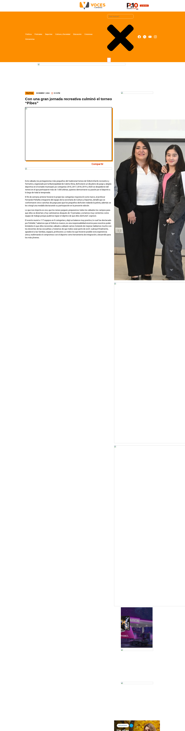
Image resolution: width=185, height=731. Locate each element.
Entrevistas (30, 39)
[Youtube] (150, 37)
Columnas (88, 34)
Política (28, 34)
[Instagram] (155, 37)
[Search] (109, 60)
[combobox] (120, 16)
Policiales (38, 34)
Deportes (48, 34)
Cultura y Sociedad (62, 34)
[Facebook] (139, 37)
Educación (77, 34)
